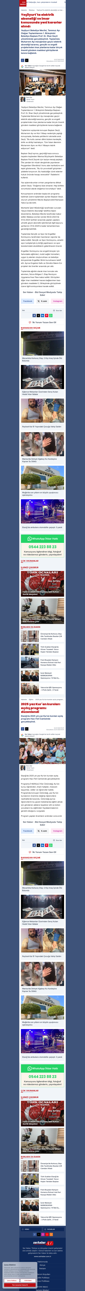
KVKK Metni (42, 1287)
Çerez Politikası (42, 1281)
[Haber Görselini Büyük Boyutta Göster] (42, 82)
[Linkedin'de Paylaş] (42, 315)
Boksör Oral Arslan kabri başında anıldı (48, 2)
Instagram (57, 301)
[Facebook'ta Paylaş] (22, 60)
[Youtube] (47, 1234)
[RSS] (51, 1234)
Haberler (24, 10)
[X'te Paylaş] (26, 60)
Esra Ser (30, 99)
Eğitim (31, 699)
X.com (44, 301)
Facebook (27, 301)
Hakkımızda (42, 1262)
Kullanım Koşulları (42, 1274)
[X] (38, 1234)
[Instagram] (43, 1234)
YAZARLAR (51, 1229)
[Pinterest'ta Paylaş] (46, 315)
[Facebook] (34, 1234)
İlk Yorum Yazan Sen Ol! (44, 322)
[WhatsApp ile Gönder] (50, 315)
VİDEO (27, 1229)
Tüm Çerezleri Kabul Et (20, 1285)
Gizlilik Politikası (42, 1278)
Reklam (42, 1268)
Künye (42, 1265)
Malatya (32, 10)
